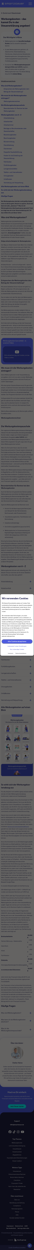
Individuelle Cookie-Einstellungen (17, 646)
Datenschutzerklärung (20, 653)
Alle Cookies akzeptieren (17, 641)
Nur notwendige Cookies (17, 649)
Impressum (10, 653)
